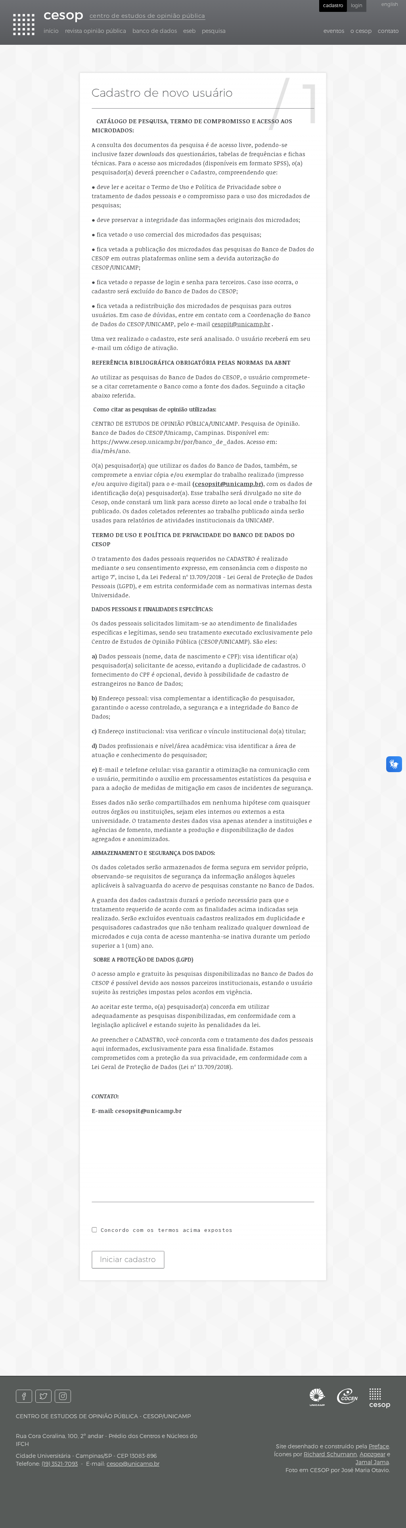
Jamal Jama (372, 1462)
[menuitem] (51, 31)
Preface (379, 1446)
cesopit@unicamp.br (241, 324)
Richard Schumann (330, 1454)
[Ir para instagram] (63, 1396)
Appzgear (372, 1454)
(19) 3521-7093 (60, 1463)
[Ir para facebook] (24, 1396)
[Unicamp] (318, 1397)
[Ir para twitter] (43, 1396)
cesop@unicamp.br (133, 1463)
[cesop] (380, 1398)
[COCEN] (347, 1396)
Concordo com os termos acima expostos (167, 1230)
